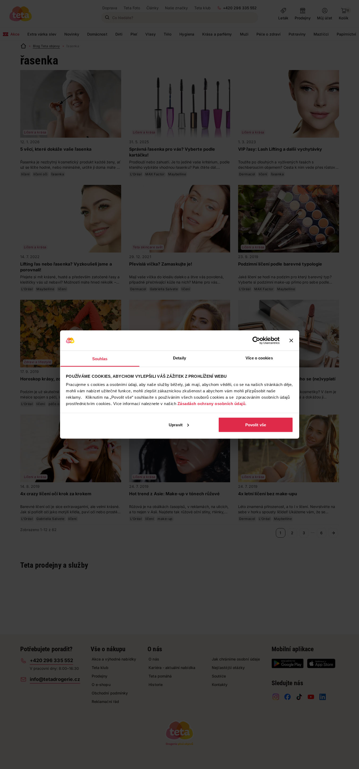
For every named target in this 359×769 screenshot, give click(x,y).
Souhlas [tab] (100, 359)
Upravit (176, 424)
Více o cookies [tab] (259, 358)
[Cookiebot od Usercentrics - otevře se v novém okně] (256, 341)
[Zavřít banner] (291, 340)
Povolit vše (255, 424)
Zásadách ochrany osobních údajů (212, 403)
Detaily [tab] (179, 358)
